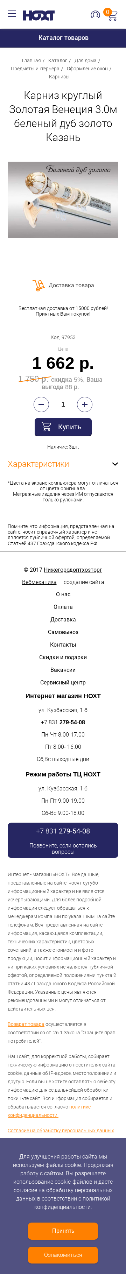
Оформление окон (87, 68)
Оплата (63, 607)
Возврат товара (26, 1024)
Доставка (63, 619)
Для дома (86, 60)
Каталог (57, 60)
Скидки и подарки (63, 657)
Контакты (63, 644)
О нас (63, 594)
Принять (63, 1231)
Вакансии (63, 670)
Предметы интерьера (35, 68)
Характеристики (38, 464)
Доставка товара (71, 285)
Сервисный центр (63, 682)
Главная (31, 60)
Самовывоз (63, 632)
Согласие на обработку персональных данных (61, 1130)
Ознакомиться (63, 1255)
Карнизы (59, 76)
